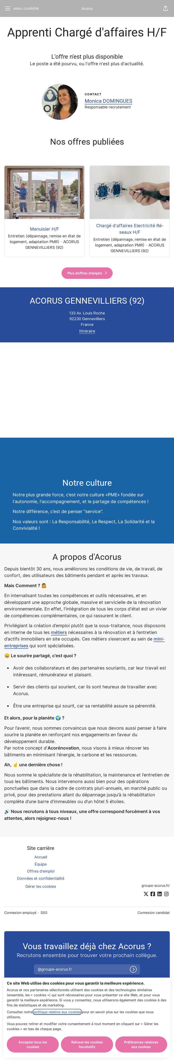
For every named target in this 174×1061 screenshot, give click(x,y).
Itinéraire (87, 331)
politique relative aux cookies (57, 1012)
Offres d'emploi (41, 871)
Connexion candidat (154, 912)
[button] (165, 8)
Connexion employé (20, 912)
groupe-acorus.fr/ (156, 885)
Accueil (40, 857)
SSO (44, 912)
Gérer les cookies (40, 886)
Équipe (41, 864)
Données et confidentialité (40, 878)
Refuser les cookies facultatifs (87, 1044)
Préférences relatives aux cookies (141, 1044)
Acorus (87, 8)
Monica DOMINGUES (108, 101)
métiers (59, 632)
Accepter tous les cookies (32, 1044)
